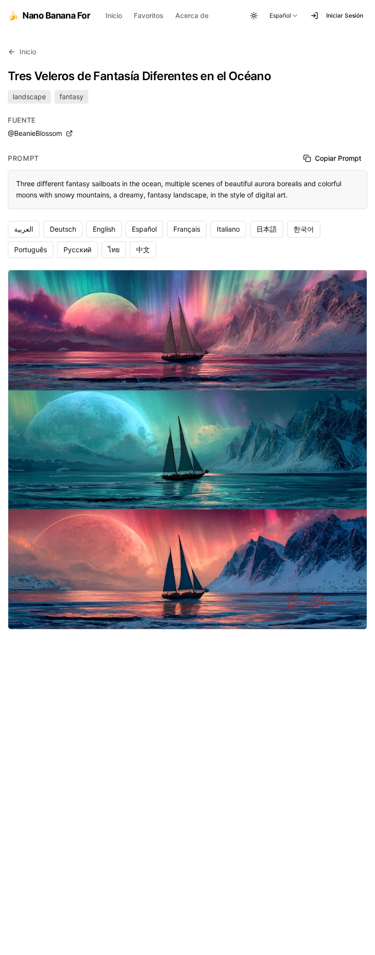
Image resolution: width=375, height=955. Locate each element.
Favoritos (149, 15)
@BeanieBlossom (35, 133)
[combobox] (284, 15)
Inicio (113, 15)
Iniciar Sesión (344, 15)
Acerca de (191, 15)
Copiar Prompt (338, 158)
